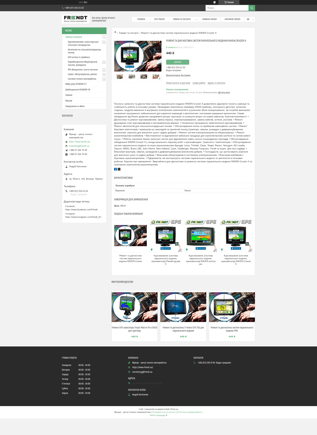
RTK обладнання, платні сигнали (83, 69)
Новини (68, 95)
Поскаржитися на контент (164, 412)
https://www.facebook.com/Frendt (81, 209)
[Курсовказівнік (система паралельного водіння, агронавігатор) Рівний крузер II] (165, 235)
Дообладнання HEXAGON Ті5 (77, 89)
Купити (177, 62)
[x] (119, 169)
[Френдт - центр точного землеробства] (75, 19)
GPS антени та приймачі (79, 57)
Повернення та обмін (75, 106)
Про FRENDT (159, 19)
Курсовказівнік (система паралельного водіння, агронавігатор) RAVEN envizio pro (201, 259)
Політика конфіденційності (190, 412)
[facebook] (115, 169)
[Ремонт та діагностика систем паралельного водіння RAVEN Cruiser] (130, 235)
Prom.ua (174, 409)
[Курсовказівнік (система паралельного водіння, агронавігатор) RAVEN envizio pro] (200, 235)
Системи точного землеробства (82, 79)
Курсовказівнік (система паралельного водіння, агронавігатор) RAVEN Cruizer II (236, 259)
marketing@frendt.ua (79, 146)
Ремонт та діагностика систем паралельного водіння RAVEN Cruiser (130, 258)
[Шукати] (251, 8)
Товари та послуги (182, 19)
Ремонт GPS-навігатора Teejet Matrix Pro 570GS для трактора (134, 329)
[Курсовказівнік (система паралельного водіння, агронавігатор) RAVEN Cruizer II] (236, 235)
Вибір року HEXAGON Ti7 (76, 84)
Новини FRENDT (209, 19)
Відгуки (68, 100)
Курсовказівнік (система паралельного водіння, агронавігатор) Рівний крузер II (165, 259)
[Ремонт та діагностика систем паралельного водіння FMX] (232, 307)
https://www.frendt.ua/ (79, 141)
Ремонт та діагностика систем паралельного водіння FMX (232, 329)
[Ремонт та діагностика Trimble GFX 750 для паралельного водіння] (183, 307)
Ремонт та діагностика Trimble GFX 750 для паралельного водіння (183, 329)
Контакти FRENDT (232, 19)
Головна (141, 19)
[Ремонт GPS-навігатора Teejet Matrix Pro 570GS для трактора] (135, 307)
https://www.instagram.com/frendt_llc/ (83, 217)
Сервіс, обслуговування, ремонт (82, 74)
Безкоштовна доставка (178, 75)
